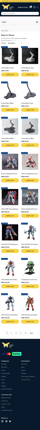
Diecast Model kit (6, 389)
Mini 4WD (4, 367)
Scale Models (5, 373)
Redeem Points (6, 398)
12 (25, 333)
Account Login (5, 404)
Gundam (4, 364)
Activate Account (6, 410)
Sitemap (24, 373)
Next (31, 333)
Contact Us (4, 401)
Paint (2, 380)
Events (23, 370)
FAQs (3, 407)
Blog (22, 367)
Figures (3, 376)
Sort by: (3, 43)
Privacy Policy (25, 380)
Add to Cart (10, 74)
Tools (3, 383)
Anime (3, 370)
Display (3, 386)
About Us (24, 364)
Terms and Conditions (28, 376)
